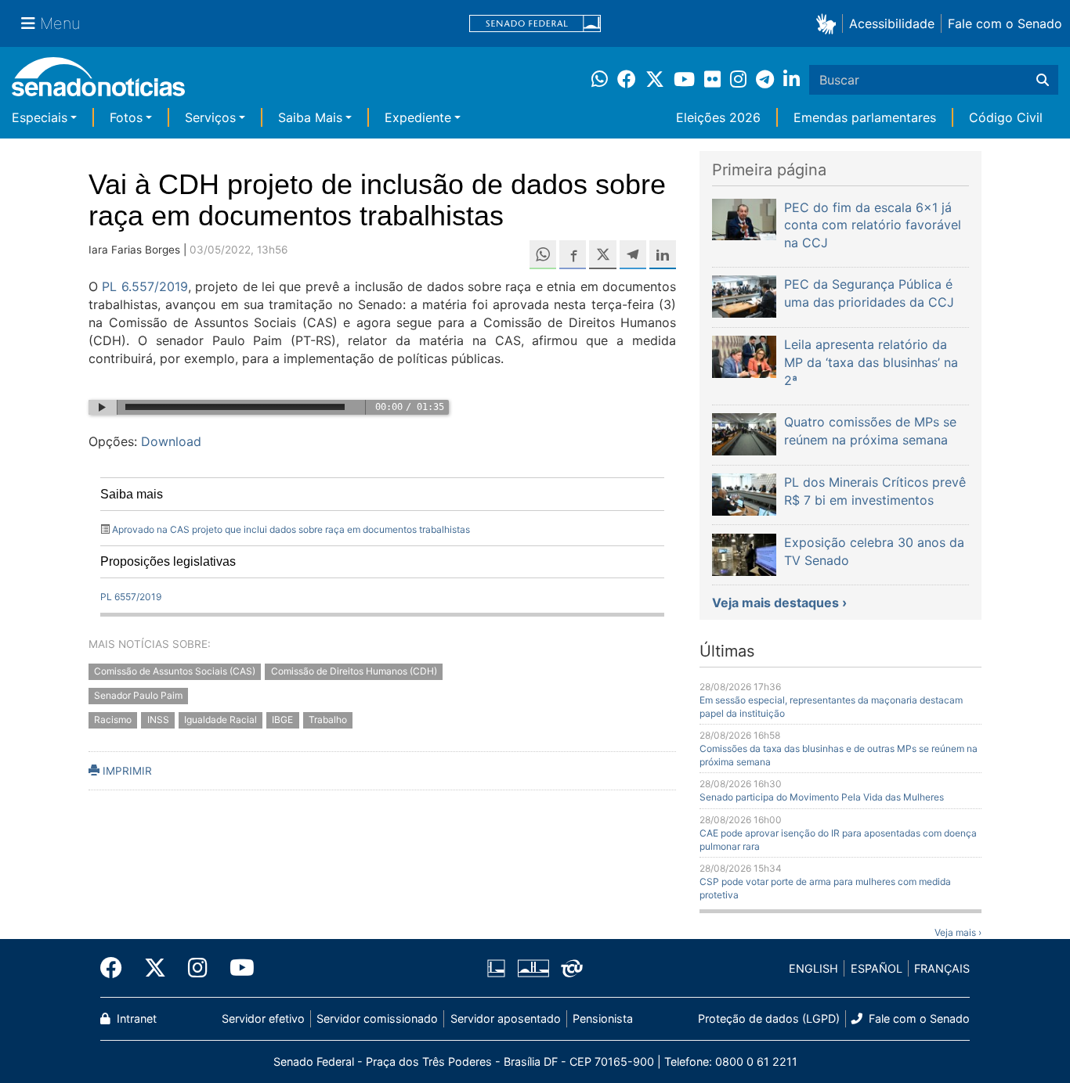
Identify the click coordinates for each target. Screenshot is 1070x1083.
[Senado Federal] (535, 24)
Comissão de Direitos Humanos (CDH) (354, 671)
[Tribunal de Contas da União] (572, 967)
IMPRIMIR (125, 771)
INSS (158, 719)
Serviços (210, 117)
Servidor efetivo (263, 1018)
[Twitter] (155, 968)
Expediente (418, 117)
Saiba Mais (310, 117)
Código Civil (1006, 117)
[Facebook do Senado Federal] (116, 968)
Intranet (135, 1018)
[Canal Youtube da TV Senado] (237, 968)
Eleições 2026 (718, 117)
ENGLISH (813, 968)
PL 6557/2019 (130, 597)
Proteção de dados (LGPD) (769, 1018)
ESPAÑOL (876, 968)
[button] (829, 23)
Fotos (126, 117)
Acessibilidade (891, 23)
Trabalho (328, 719)
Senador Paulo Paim (138, 695)
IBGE (282, 719)
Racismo (113, 719)
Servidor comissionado (377, 1018)
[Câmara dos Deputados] (496, 967)
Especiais (39, 117)
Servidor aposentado (505, 1018)
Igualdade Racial (220, 719)
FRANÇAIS (942, 968)
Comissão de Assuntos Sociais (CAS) (174, 671)
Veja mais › (957, 932)
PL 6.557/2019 (144, 286)
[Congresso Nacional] (533, 967)
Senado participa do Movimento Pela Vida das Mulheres (821, 797)
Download (171, 441)
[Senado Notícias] (98, 82)
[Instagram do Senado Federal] (198, 968)
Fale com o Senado (1005, 23)
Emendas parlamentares (864, 117)
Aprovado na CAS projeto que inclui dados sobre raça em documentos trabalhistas (291, 529)
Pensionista (603, 1018)
